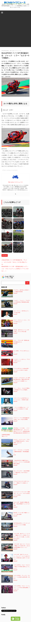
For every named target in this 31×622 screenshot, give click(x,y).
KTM (15, 454)
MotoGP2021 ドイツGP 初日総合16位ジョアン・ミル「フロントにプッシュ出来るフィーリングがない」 (15, 269)
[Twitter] (15, 194)
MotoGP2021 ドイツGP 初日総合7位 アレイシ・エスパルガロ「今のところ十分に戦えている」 (14, 262)
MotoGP (4, 255)
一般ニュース (4, 436)
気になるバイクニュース (15, 50)
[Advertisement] (15, 31)
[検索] (27, 282)
